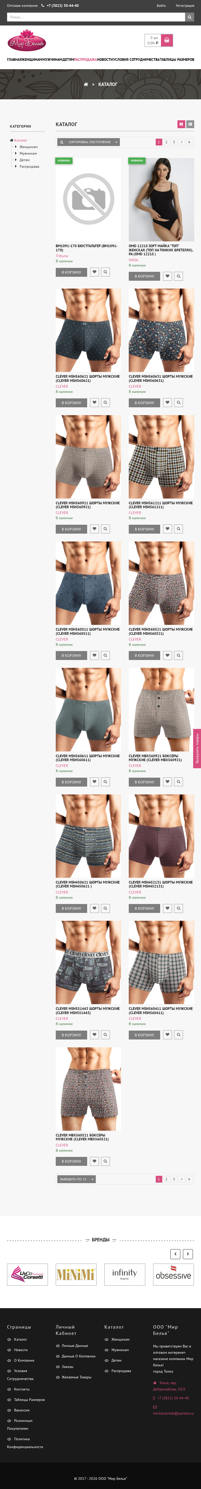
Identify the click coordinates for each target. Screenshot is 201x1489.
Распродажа (85, 59)
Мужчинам (52, 59)
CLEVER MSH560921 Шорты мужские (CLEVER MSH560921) (88, 505)
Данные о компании (79, 1356)
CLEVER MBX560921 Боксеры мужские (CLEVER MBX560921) (155, 758)
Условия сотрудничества (136, 59)
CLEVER (62, 386)
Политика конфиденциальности (25, 1443)
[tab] (181, 124)
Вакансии (21, 1410)
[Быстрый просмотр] (105, 272)
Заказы (67, 1366)
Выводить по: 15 (73, 1179)
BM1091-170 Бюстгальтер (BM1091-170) (87, 247)
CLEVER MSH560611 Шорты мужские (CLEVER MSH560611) (88, 758)
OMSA (133, 260)
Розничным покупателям (19, 1424)
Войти (161, 5)
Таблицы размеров (177, 59)
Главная (14, 59)
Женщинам (32, 59)
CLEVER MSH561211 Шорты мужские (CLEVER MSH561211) (161, 505)
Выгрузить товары (197, 748)
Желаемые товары (76, 1377)
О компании (23, 1360)
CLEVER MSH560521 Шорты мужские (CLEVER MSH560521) (161, 631)
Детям (68, 59)
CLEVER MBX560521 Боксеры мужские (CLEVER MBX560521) (82, 1137)
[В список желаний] (94, 272)
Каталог (107, 84)
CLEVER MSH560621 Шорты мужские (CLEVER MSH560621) (88, 378)
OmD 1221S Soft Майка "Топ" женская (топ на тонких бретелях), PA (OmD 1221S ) (161, 249)
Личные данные (75, 1345)
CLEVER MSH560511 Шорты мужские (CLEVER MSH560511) (88, 631)
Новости (105, 59)
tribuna (62, 255)
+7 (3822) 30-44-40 (173, 1398)
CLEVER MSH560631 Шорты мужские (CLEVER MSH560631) (161, 378)
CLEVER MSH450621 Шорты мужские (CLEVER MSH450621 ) (88, 884)
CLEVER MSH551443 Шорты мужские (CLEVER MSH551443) (88, 1010)
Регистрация (185, 5)
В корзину (71, 272)
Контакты (21, 1389)
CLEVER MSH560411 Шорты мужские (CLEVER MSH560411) (161, 1010)
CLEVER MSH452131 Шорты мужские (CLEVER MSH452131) (161, 884)
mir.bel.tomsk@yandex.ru (173, 1413)
